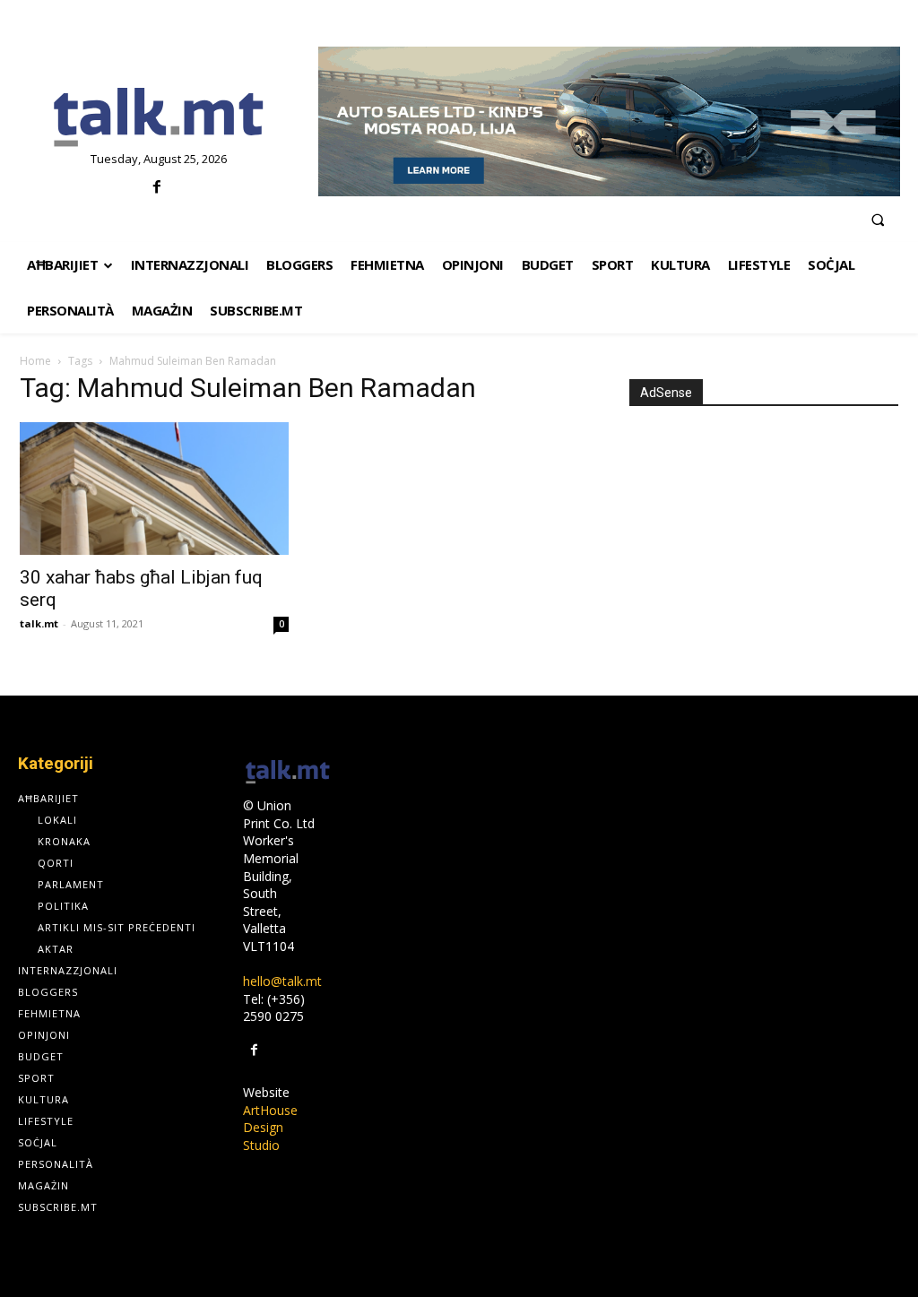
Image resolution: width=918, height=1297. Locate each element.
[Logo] (159, 118)
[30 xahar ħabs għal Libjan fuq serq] (154, 488)
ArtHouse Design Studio (270, 1128)
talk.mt (39, 623)
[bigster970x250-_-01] (609, 121)
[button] (877, 219)
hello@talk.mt (282, 981)
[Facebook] (156, 188)
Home (35, 360)
